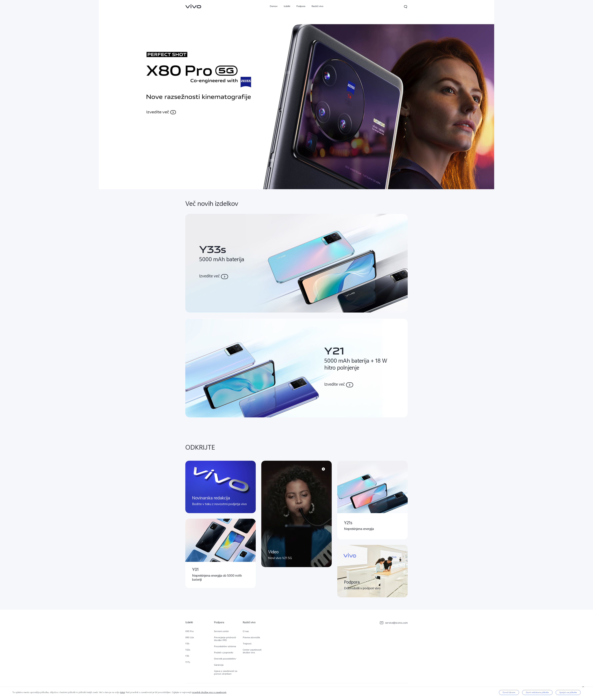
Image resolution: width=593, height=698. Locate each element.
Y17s (187, 662)
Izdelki (287, 6)
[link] (193, 6)
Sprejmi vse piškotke (568, 692)
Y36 (187, 644)
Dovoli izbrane (509, 692)
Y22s (187, 650)
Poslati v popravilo (223, 653)
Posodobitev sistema (225, 646)
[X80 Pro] (296, 94)
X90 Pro (189, 631)
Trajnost (247, 644)
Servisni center (221, 631)
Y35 (187, 656)
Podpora (300, 6)
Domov (274, 6)
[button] (405, 6)
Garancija (218, 665)
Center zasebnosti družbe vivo (252, 651)
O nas (246, 631)
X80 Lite (189, 637)
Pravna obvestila (251, 637)
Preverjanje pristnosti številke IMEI (225, 639)
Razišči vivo (317, 6)
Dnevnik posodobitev (225, 659)
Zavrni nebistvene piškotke (537, 692)
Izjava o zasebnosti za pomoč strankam (225, 673)
